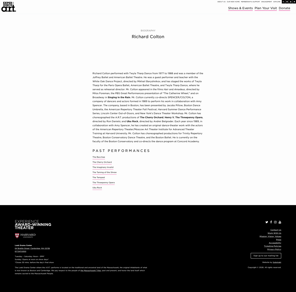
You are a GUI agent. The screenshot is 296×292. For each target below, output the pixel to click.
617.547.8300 (20, 251)
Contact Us (275, 230)
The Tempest (98, 177)
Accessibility (275, 243)
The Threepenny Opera (103, 182)
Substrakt (277, 262)
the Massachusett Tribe (90, 270)
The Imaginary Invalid (102, 167)
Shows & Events (240, 8)
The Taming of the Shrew (104, 172)
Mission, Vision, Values (270, 236)
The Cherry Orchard (102, 162)
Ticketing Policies (272, 246)
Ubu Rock (97, 188)
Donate (284, 8)
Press (278, 240)
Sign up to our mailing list (265, 256)
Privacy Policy (274, 249)
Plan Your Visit (266, 8)
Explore (276, 2)
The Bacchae (98, 157)
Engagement (266, 2)
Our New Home (233, 2)
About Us (221, 2)
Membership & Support (250, 2)
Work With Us (274, 233)
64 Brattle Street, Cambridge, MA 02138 (32, 248)
